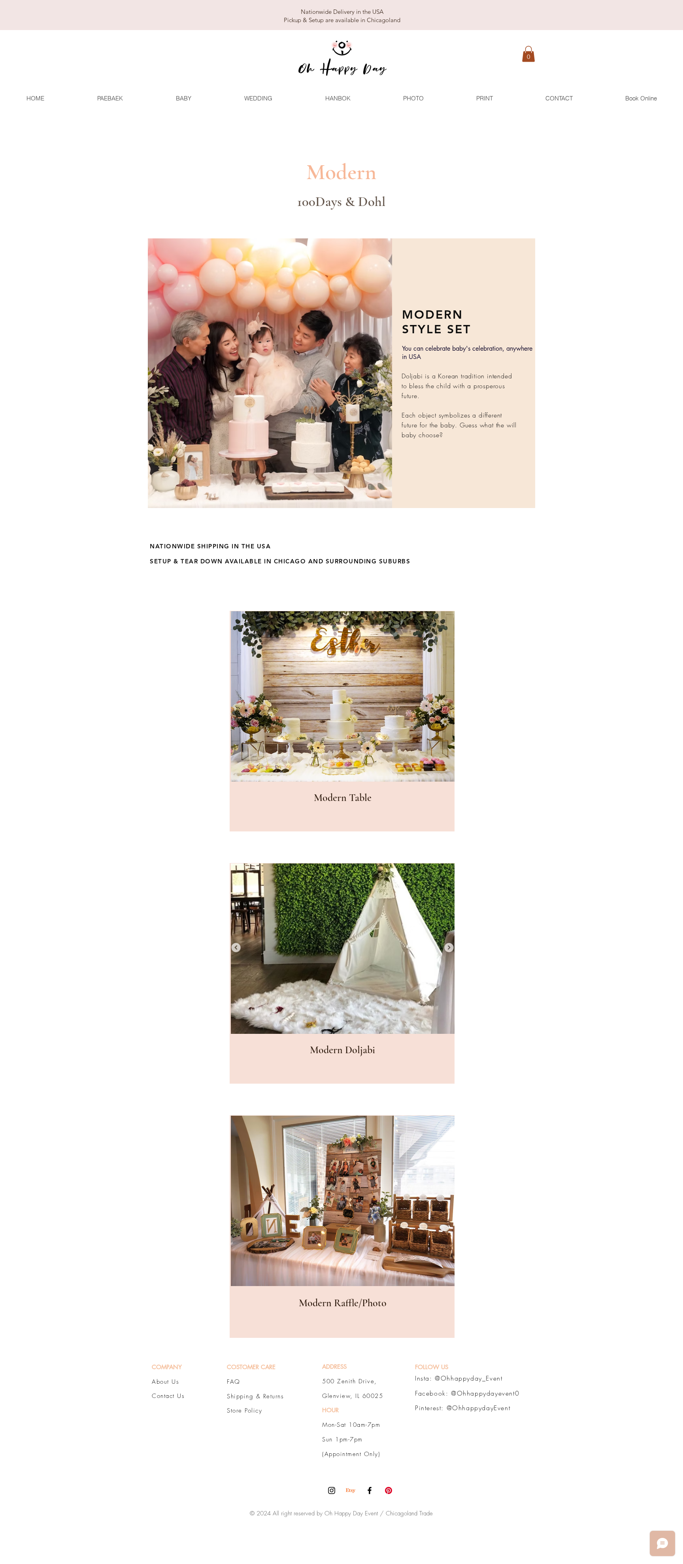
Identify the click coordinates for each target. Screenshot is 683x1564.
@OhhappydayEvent (479, 1407)
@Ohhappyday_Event (468, 1378)
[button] (528, 54)
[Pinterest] (388, 1490)
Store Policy (244, 1411)
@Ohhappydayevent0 (485, 1393)
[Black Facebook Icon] (369, 1490)
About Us (165, 1382)
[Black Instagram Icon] (331, 1490)
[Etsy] (350, 1490)
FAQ (233, 1382)
